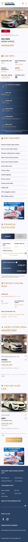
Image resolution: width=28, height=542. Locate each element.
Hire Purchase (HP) (20, 236)
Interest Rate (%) (19, 243)
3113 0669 (4, 303)
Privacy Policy (18, 493)
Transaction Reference (6, 481)
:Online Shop (9, 330)
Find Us (3, 493)
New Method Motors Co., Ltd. (10, 296)
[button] (25, 17)
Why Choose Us (5, 478)
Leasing (8, 236)
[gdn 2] (14, 210)
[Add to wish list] (26, 356)
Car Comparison (18, 481)
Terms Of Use (4, 496)
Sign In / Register (5, 490)
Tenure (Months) (7, 250)
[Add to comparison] (26, 360)
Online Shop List (19, 478)
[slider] (25, 253)
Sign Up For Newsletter (11, 501)
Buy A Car (17, 490)
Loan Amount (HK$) (6, 244)
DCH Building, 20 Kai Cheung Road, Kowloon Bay (13, 530)
